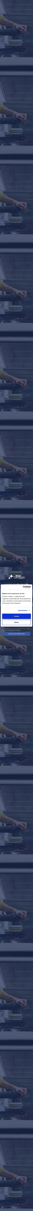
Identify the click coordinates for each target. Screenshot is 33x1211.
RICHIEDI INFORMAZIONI (16, 634)
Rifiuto (16, 622)
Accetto (16, 616)
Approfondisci (22, 610)
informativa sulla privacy (14, 630)
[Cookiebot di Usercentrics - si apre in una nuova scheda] (23, 587)
